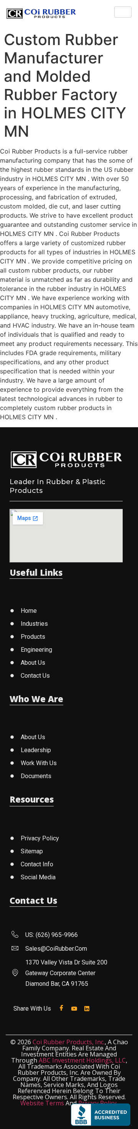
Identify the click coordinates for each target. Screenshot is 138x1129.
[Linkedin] (88, 1008)
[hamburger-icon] (122, 12)
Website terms (42, 1103)
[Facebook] (63, 1008)
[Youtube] (75, 1008)
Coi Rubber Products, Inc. (69, 1042)
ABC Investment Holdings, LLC (82, 1060)
